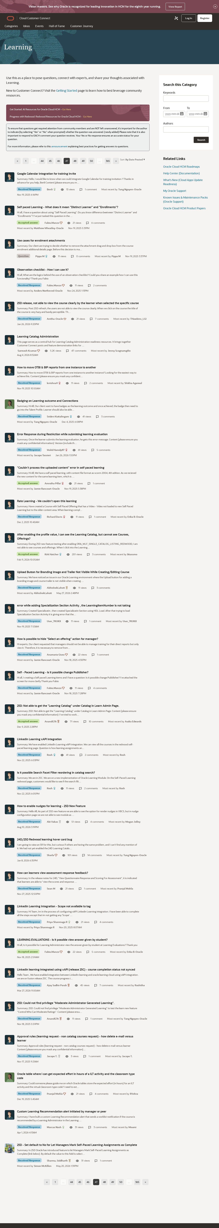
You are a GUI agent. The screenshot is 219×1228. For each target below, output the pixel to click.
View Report (175, 6)
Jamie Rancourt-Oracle (47, 488)
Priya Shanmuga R (57, 922)
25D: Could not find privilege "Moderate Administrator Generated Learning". (65, 1003)
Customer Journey (81, 26)
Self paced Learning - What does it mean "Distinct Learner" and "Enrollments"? (67, 207)
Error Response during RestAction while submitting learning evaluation (62, 434)
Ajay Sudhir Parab (57, 985)
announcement (59, 146)
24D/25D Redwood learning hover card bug (44, 839)
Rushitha (140, 985)
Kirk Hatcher (52, 554)
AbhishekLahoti (56, 587)
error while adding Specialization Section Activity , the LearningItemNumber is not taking (74, 605)
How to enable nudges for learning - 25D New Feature (51, 806)
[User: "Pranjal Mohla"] (9, 1077)
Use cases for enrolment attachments (41, 240)
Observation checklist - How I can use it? (43, 269)
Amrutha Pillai (53, 483)
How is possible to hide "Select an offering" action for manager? (57, 639)
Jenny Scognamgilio (119, 350)
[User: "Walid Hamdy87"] (9, 437)
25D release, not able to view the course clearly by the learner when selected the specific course (78, 303)
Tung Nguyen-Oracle (129, 189)
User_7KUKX (54, 621)
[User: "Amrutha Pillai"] (9, 471)
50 (91, 160)
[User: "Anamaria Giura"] (9, 642)
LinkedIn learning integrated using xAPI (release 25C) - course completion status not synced (76, 969)
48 (75, 160)
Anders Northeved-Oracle (48, 290)
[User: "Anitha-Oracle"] (9, 306)
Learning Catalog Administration (38, 336)
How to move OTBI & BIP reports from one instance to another (56, 367)
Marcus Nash (54, 1127)
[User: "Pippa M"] (9, 244)
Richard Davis (54, 516)
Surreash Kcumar (27, 350)
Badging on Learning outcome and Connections (47, 400)
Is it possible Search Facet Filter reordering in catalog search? (56, 772)
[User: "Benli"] (9, 177)
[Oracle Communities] (176, 18)
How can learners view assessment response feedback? (52, 873)
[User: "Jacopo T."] (9, 1040)
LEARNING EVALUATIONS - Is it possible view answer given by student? (62, 939)
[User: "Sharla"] (9, 843)
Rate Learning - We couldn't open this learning (47, 501)
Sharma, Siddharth (57, 1160)
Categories (11, 26)
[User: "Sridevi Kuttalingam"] (9, 404)
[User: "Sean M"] (9, 876)
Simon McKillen (42, 1165)
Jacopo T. (52, 1056)
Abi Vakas (52, 821)
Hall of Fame (57, 26)
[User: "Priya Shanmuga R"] (9, 909)
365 (108, 160)
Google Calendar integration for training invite (46, 173)
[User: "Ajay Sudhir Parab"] (9, 973)
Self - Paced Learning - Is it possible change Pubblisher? (52, 672)
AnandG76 (50, 721)
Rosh (50, 754)
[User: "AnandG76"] (9, 709)
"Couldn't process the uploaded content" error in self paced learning (60, 467)
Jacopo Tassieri (42, 455)
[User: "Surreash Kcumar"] (9, 340)
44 (42, 160)
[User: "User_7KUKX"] (9, 609)
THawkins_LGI (138, 318)
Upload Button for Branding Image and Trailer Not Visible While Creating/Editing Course (73, 572)
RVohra (134, 1093)
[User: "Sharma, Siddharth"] (9, 1148)
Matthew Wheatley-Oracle (49, 228)
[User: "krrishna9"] (9, 371)
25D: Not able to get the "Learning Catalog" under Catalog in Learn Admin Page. (68, 705)
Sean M (51, 888)
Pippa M (39, 256)
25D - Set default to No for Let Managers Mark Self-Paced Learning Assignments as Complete (77, 1145)
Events (39, 26)
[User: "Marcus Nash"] (9, 1115)
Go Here (66, 109)
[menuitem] (188, 18)
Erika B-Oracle (135, 516)
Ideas (26, 26)
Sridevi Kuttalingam (58, 416)
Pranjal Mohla (125, 888)
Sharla (50, 855)
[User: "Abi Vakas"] (9, 809)
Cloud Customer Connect (35, 18)
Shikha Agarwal (133, 383)
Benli (50, 189)
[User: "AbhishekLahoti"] (9, 575)
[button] (135, 159)
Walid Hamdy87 (56, 450)
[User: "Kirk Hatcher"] (9, 538)
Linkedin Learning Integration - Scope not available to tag (54, 906)
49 (83, 160)
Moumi (132, 1127)
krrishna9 (52, 383)
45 (50, 160)
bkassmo (132, 554)
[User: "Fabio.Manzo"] (9, 210)
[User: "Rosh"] (9, 742)
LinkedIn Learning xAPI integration (39, 739)
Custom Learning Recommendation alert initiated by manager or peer (61, 1111)
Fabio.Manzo (52, 222)
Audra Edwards (133, 721)
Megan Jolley (132, 821)
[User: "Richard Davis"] (9, 504)
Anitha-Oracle (55, 318)
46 (58, 160)
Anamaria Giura (56, 654)
